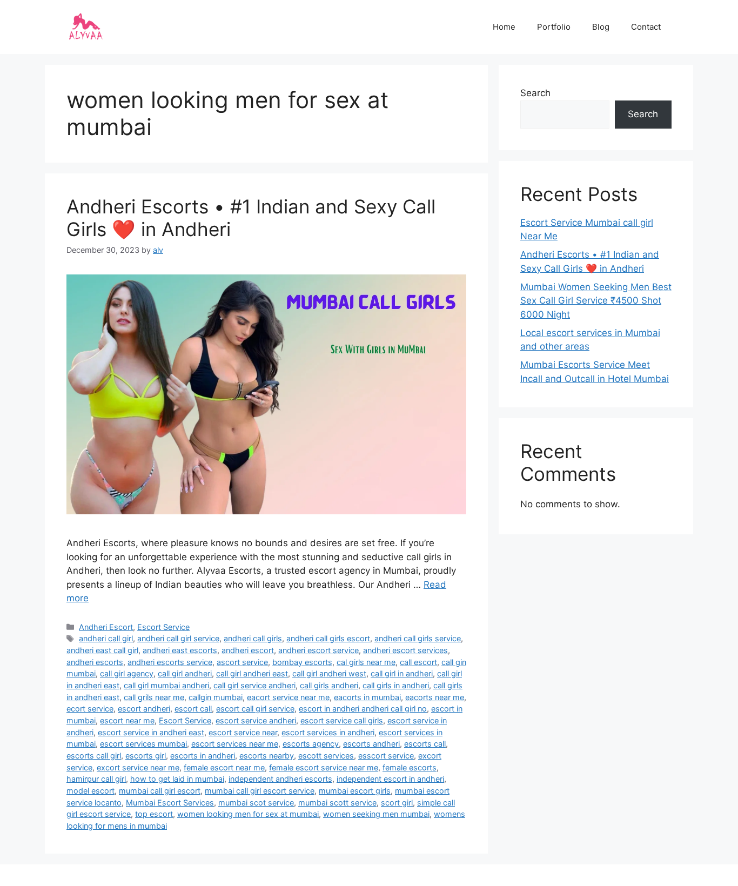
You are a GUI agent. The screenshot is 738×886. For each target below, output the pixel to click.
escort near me (127, 720)
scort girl (397, 802)
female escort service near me (323, 767)
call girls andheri (329, 685)
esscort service (386, 755)
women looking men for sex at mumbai (248, 813)
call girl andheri (185, 673)
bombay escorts (302, 662)
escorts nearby (266, 755)
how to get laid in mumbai (177, 778)
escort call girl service (255, 708)
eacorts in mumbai (367, 697)
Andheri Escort (106, 627)
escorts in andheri (202, 755)
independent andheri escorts (280, 778)
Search (535, 93)
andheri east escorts (180, 650)
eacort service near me (288, 697)
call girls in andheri (396, 685)
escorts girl (145, 755)
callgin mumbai (216, 697)
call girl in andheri (402, 673)
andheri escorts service (170, 662)
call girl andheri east (252, 673)
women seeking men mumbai (376, 813)
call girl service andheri (254, 685)
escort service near (243, 732)
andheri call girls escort (328, 638)
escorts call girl (93, 755)
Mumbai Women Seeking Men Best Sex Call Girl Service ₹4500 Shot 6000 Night (596, 300)
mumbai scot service (256, 802)
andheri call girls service (417, 638)
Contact (646, 27)
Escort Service (163, 627)
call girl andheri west (329, 673)
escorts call (425, 743)
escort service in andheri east (151, 732)
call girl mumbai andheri (166, 685)
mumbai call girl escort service (259, 790)
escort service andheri (256, 720)
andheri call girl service (178, 638)
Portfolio (554, 27)
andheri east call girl (102, 650)
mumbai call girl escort (159, 790)
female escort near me (224, 767)
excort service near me (138, 767)
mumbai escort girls (355, 790)
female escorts (410, 767)
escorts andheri (371, 743)
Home (504, 27)
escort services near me (234, 743)
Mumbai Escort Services (170, 802)
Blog (600, 27)
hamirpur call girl (96, 778)
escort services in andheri (327, 732)
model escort (90, 790)
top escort (154, 813)
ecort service (89, 708)
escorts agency (311, 743)
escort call (193, 708)
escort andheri (144, 708)
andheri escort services (405, 650)
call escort (418, 662)
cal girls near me (366, 662)
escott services (326, 755)
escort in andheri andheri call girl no (363, 708)
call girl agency (126, 673)
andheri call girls (253, 638)
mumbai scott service (337, 802)
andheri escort (248, 650)
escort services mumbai (143, 743)
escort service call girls (341, 720)
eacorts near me (434, 697)
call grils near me (154, 697)
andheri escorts (94, 662)
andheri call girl (106, 638)
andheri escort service (318, 650)
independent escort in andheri (390, 778)
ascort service (242, 662)
